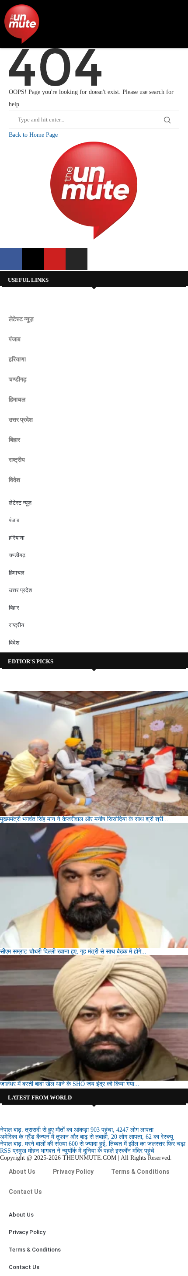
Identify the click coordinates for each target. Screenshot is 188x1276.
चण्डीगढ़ (18, 379)
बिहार (14, 439)
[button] (175, 24)
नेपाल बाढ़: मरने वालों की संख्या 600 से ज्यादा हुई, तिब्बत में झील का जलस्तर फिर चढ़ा (92, 1144)
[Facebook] (11, 259)
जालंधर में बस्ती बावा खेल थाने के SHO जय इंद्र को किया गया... (69, 1084)
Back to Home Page (33, 135)
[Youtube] (55, 259)
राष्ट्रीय (17, 459)
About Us (22, 1171)
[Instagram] (76, 259)
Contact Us (25, 1191)
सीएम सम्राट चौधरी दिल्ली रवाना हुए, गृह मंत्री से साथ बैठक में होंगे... (73, 951)
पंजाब (15, 339)
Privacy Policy (73, 1171)
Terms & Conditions (140, 1171)
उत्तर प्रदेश (21, 419)
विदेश (14, 479)
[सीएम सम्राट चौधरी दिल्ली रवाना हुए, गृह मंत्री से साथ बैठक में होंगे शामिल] (94, 885)
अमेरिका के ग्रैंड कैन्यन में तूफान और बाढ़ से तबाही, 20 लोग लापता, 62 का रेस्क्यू (86, 1137)
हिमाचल (17, 399)
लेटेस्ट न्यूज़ (21, 319)
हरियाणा (17, 359)
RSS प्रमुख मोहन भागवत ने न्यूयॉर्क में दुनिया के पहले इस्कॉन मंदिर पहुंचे (77, 1151)
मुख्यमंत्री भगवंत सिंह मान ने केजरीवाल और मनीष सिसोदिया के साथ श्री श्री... (84, 819)
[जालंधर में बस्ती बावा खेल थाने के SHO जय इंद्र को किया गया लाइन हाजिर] (94, 1018)
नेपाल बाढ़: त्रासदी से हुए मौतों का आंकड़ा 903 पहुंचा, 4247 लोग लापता (76, 1130)
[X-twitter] (33, 259)
